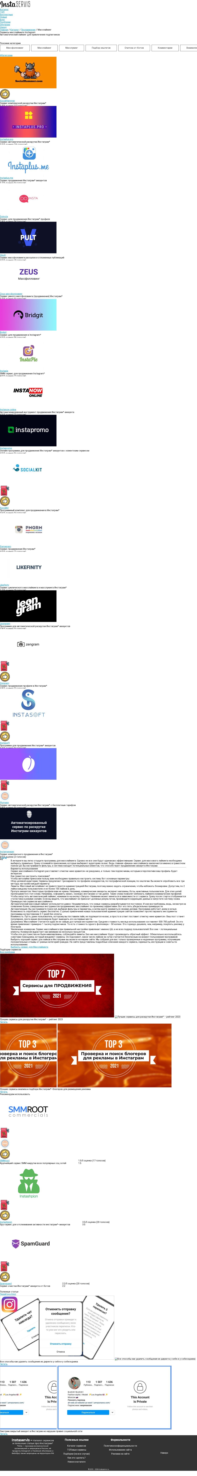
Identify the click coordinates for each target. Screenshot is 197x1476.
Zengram (4, 683)
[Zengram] (28, 660)
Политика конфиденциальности (120, 1446)
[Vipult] (28, 252)
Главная (4, 30)
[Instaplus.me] (28, 175)
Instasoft (5, 743)
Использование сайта (120, 1450)
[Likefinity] (28, 582)
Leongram (5, 623)
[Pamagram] (28, 544)
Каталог (14, 30)
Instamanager (7, 851)
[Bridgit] (28, 330)
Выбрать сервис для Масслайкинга (29, 947)
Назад (3, 27)
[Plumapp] (28, 779)
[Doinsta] (28, 214)
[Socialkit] (28, 484)
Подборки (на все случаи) (76, 1454)
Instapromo (6, 448)
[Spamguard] (28, 1260)
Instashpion (6, 1222)
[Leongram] (28, 621)
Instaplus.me (6, 178)
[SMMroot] (28, 1126)
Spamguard (6, 1283)
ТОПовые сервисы (76, 1450)
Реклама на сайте (120, 1454)
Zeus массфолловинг (11, 294)
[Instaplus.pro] (28, 137)
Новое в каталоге (77, 1462)
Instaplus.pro (6, 139)
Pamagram (5, 546)
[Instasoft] (28, 719)
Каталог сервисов (76, 1446)
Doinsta (4, 216)
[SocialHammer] (28, 87)
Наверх (164, 1453)
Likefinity (4, 585)
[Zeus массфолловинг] (28, 291)
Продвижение (28, 30)
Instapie (4, 371)
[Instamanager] (28, 838)
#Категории (6, 55)
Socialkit (4, 508)
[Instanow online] (28, 407)
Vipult (3, 255)
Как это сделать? (77, 1458)
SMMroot (5, 1160)
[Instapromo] (28, 445)
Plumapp (4, 802)
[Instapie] (28, 368)
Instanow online (8, 409)
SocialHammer (7, 101)
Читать (4, 1022)
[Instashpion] (28, 1198)
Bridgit (3, 332)
